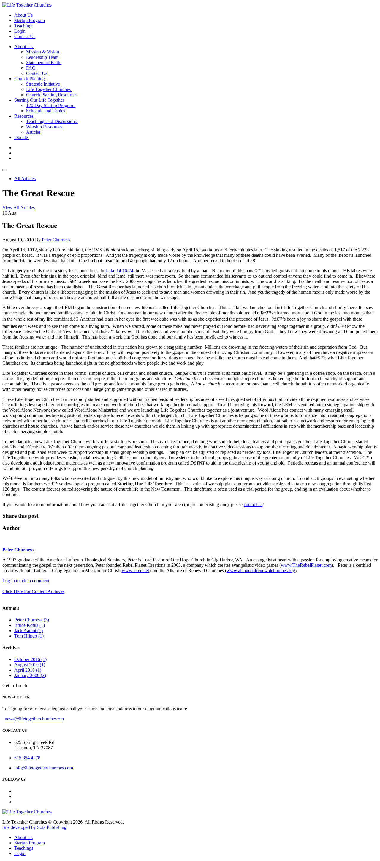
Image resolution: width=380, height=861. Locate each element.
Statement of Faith (43, 62)
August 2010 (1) (29, 664)
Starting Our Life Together (39, 100)
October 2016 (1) (30, 659)
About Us (23, 15)
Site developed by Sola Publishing (34, 827)
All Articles (25, 178)
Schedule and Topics (46, 110)
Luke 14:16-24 (119, 270)
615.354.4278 (27, 757)
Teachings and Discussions (52, 121)
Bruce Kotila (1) (29, 625)
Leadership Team (43, 57)
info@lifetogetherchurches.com (43, 767)
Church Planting (30, 78)
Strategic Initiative (43, 83)
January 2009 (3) (30, 675)
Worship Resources (45, 126)
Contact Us (24, 36)
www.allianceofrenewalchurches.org (261, 570)
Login (20, 31)
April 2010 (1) (27, 670)
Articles (34, 132)
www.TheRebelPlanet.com (306, 565)
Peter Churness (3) (31, 619)
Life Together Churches (49, 89)
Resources (24, 116)
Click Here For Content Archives (33, 591)
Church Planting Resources (52, 94)
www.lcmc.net (135, 570)
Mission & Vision (43, 51)
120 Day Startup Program (50, 105)
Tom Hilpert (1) (29, 635)
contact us (253, 504)
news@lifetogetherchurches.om (34, 718)
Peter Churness (56, 239)
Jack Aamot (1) (28, 630)
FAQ (31, 67)
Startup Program (29, 20)
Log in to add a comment (25, 580)
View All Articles (18, 207)
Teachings (23, 25)
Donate (21, 137)
